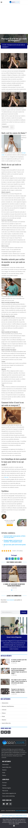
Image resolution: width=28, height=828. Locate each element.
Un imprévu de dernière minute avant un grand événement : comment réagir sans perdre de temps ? (19, 671)
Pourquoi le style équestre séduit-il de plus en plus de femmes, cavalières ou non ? (18, 690)
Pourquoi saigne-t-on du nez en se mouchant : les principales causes (13, 541)
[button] (7, 559)
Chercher (23, 612)
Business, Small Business (8, 706)
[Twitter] (5, 732)
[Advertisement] (14, 19)
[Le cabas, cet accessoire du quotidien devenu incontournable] (14, 573)
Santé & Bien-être (6, 723)
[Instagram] (8, 732)
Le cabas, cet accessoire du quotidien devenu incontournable (14, 585)
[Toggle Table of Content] (11, 127)
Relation (4, 719)
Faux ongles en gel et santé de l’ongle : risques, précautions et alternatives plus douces (19, 681)
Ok (14, 825)
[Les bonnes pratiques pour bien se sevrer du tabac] (5, 662)
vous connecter (10, 600)
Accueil (4, 44)
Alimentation (5, 703)
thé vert (6, 477)
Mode (3, 716)
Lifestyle (4, 709)
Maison (4, 713)
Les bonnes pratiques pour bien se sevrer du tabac (19, 660)
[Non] (26, 823)
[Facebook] (2, 732)
